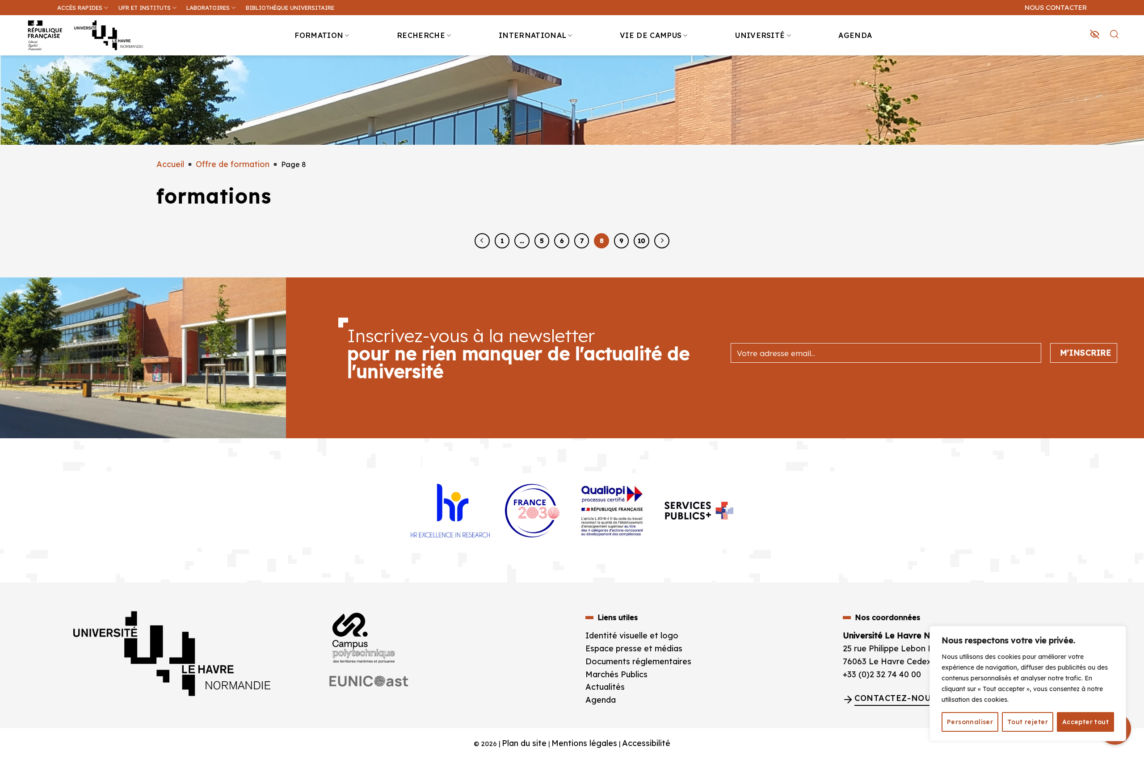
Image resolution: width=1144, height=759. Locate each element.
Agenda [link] (855, 35)
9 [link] (621, 240)
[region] (1028, 683)
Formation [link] (318, 35)
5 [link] (542, 240)
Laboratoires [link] (208, 7)
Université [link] (760, 35)
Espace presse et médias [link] (633, 648)
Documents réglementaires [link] (638, 661)
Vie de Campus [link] (650, 35)
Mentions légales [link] (584, 743)
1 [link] (502, 240)
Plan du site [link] (524, 743)
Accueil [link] (170, 164)
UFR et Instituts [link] (144, 7)
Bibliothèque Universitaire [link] (290, 7)
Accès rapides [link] (79, 7)
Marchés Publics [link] (617, 674)
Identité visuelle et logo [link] (631, 635)
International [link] (532, 35)
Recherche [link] (421, 35)
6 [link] (562, 240)
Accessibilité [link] (646, 743)
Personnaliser (970, 722)
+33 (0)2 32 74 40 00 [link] (882, 674)
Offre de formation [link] (232, 164)
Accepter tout (1085, 722)
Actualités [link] (605, 687)
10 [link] (641, 240)
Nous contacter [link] (1056, 7)
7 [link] (582, 240)
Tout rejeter (1027, 722)
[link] (1132, 69)
